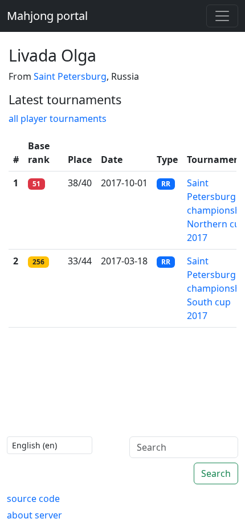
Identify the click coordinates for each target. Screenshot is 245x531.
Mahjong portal (47, 15)
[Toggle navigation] (222, 16)
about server (34, 515)
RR (165, 184)
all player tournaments (58, 118)
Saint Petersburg (70, 76)
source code (33, 498)
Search (216, 473)
